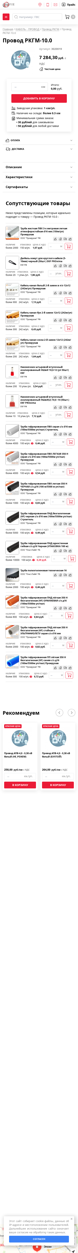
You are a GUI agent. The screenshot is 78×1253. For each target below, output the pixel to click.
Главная (8, 29)
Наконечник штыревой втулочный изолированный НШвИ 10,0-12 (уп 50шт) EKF (44, 370)
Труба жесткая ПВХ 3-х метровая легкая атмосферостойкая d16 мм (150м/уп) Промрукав (43, 231)
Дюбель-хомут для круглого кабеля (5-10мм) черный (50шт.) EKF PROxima (43, 260)
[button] (59, 712)
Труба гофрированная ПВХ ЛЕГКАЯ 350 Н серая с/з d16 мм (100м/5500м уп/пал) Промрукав (44, 456)
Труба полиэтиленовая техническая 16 (43, 570)
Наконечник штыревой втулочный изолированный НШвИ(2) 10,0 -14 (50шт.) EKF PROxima (44, 399)
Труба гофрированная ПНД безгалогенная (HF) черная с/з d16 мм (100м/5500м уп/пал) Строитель (46, 516)
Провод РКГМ (50, 29)
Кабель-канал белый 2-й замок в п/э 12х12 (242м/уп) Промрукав (45, 287)
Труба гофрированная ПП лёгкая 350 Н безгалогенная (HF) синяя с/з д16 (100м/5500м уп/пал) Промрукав (43, 660)
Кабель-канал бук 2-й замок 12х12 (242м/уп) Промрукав (46, 314)
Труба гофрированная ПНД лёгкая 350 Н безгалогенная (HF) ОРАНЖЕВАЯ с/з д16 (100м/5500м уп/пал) (44, 600)
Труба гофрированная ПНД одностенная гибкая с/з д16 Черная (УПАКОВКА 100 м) (44, 545)
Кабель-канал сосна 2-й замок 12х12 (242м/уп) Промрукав (45, 341)
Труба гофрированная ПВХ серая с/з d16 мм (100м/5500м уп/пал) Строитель (46, 428)
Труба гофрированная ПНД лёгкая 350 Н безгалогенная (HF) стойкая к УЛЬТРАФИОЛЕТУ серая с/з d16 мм (44, 630)
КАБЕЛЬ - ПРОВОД (27, 29)
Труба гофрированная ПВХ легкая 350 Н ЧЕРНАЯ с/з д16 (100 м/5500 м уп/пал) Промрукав (43, 486)
